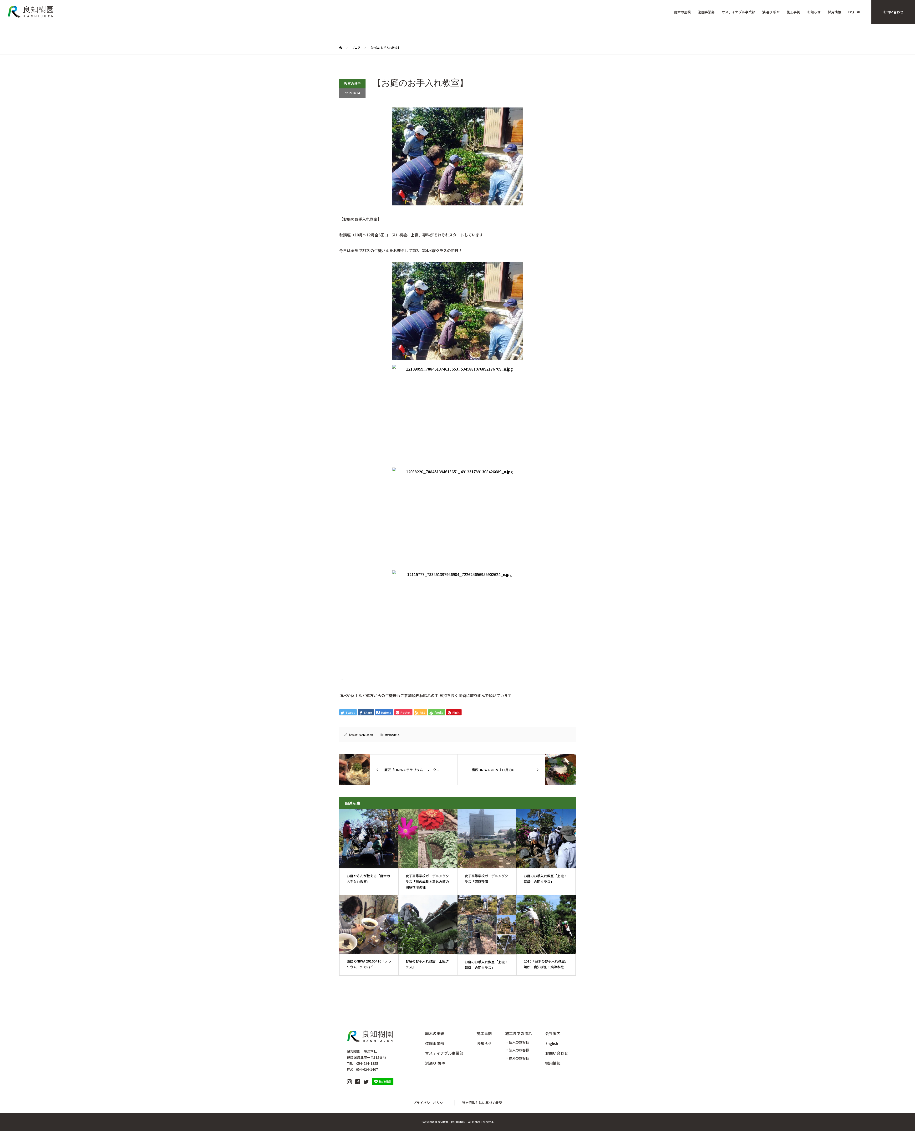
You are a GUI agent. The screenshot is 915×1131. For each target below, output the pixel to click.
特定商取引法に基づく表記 (482, 1102)
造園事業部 (706, 12)
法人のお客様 (519, 1050)
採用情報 (834, 12)
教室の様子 (352, 83)
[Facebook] (357, 1081)
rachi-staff (366, 735)
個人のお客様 (519, 1042)
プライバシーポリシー (430, 1102)
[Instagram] (349, 1081)
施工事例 (793, 12)
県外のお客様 (519, 1058)
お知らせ (814, 12)
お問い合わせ (893, 12)
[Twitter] (366, 1081)
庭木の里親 (682, 12)
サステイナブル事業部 (738, 12)
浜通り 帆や (771, 12)
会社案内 (552, 1033)
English (854, 12)
